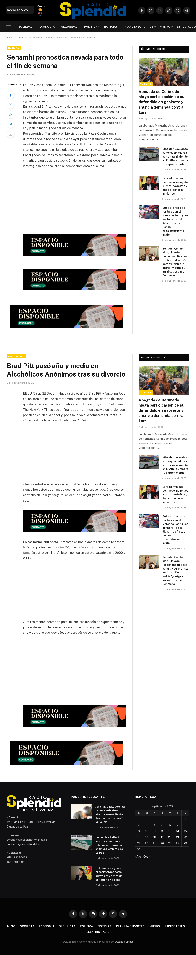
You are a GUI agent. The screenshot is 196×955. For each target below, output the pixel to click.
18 (154, 837)
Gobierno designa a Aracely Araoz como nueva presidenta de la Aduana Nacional (108, 874)
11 (155, 831)
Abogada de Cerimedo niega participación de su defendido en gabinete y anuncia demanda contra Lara (161, 102)
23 (138, 843)
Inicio (11, 926)
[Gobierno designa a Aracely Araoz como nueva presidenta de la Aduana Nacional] (81, 873)
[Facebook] (10, 95)
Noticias (111, 26)
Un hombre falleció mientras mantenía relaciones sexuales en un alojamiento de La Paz (109, 845)
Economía (47, 26)
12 (162, 831)
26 (162, 843)
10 (146, 831)
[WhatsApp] (10, 114)
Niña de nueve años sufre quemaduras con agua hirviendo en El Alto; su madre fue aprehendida (175, 156)
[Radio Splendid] (93, 10)
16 (138, 837)
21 (177, 837)
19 (162, 837)
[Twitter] (10, 105)
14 (177, 831)
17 (146, 837)
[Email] (10, 134)
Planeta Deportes (138, 26)
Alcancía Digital (124, 941)
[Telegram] (10, 124)
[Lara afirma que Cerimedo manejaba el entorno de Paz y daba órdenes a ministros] (149, 183)
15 (185, 831)
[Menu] (8, 27)
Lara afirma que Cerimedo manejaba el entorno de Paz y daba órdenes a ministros (175, 186)
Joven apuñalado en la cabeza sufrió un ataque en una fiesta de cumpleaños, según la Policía (110, 814)
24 (147, 843)
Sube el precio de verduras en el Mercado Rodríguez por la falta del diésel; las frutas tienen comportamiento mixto (175, 221)
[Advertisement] (82, 200)
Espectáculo (16, 356)
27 (170, 843)
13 (169, 831)
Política (90, 26)
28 (177, 843)
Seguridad (69, 26)
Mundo (165, 26)
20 (170, 837)
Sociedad (25, 26)
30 (138, 849)
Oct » (146, 856)
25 (154, 843)
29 (185, 843)
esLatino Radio (98, 932)
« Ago (138, 856)
